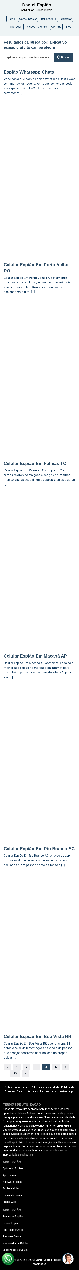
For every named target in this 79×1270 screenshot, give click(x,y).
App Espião (9, 1175)
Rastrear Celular (12, 1236)
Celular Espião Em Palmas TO (35, 463)
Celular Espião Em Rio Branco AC (39, 848)
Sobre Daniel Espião (17, 1087)
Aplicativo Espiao (13, 1168)
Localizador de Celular (15, 1249)
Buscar (65, 57)
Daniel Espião (36, 4)
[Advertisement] (39, 139)
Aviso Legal (67, 1091)
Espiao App (9, 1201)
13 (15, 1073)
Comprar (66, 19)
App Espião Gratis (13, 1229)
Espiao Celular (11, 1188)
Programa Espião (13, 1216)
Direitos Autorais (27, 1091)
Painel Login (15, 26)
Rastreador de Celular (15, 1243)
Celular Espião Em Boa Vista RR (37, 1036)
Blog (68, 26)
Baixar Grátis (49, 19)
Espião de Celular (13, 1195)
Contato (56, 26)
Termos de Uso (49, 1091)
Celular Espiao (11, 1223)
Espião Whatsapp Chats (29, 71)
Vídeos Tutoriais (37, 26)
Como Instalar (28, 19)
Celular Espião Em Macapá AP (35, 655)
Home (11, 19)
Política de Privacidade (45, 1087)
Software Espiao (12, 1181)
